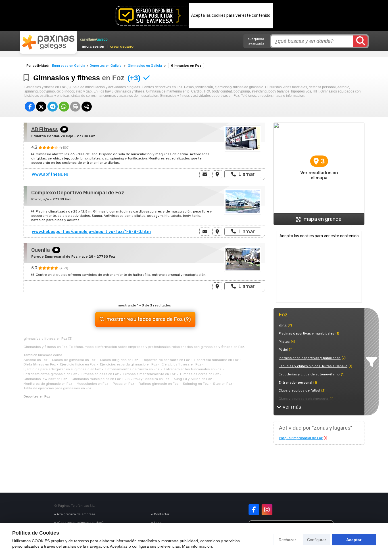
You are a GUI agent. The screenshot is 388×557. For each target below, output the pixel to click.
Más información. (197, 546)
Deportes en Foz (37, 396)
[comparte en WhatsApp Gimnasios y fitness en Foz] (64, 107)
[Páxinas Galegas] (48, 42)
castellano (88, 39)
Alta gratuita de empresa (76, 514)
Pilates (284, 342)
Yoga (283, 325)
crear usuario (121, 46)
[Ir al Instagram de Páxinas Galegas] (267, 509)
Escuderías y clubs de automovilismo (309, 374)
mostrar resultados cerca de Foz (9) (149, 319)
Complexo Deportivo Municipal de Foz (77, 193)
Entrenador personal (295, 382)
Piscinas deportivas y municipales (306, 333)
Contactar (161, 514)
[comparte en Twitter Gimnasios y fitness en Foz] (41, 107)
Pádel (283, 350)
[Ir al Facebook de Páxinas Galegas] (254, 509)
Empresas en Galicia (68, 66)
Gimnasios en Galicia (145, 66)
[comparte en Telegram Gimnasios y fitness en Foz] (52, 107)
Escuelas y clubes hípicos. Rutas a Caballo (313, 366)
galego (102, 39)
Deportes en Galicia (106, 66)
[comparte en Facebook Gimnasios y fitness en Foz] (30, 107)
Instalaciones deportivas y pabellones (310, 358)
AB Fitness (44, 129)
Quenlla (40, 250)
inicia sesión (93, 46)
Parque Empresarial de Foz (301, 438)
